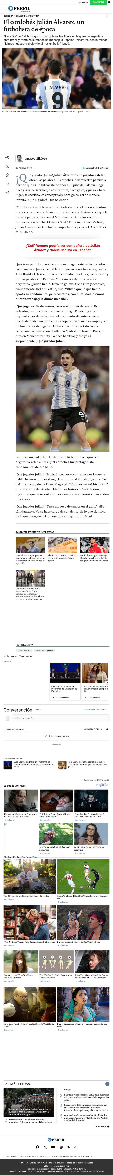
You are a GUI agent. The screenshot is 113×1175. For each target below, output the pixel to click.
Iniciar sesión (89, 710)
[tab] (15, 729)
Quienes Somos (24, 1157)
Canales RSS (11, 1157)
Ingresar (83, 2)
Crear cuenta (102, 710)
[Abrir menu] (3, 9)
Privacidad (50, 1157)
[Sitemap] (75, 1147)
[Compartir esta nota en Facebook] (7, 157)
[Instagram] (61, 1147)
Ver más (101, 1126)
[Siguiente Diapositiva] (107, 682)
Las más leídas (17, 1084)
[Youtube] (53, 1147)
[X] (45, 1147)
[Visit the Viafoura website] (103, 780)
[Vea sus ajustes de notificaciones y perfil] (109, 2)
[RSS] (68, 1147)
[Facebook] (37, 1147)
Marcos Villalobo (36, 158)
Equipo (59, 1157)
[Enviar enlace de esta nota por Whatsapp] (7, 175)
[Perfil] (56, 1140)
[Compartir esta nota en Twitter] (7, 166)
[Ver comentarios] (107, 16)
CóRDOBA (8, 16)
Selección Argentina (44, 650)
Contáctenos (38, 1157)
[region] (56, 745)
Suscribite (98, 2)
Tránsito (89, 1157)
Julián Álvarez (24, 650)
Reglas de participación (73, 1157)
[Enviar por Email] (7, 184)
